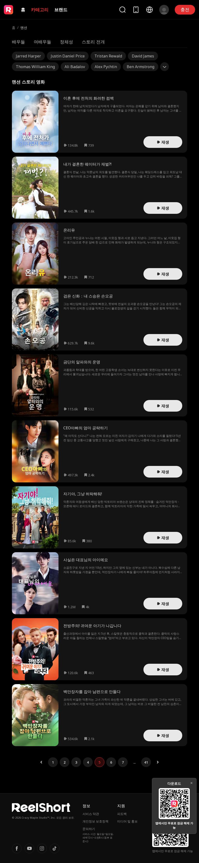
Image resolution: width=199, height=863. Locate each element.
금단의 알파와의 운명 (81, 362)
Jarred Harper (28, 56)
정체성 (66, 42)
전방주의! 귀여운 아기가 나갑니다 (92, 625)
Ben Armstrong (140, 66)
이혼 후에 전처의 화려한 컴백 (88, 98)
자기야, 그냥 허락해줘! (82, 493)
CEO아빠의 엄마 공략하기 (85, 428)
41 (146, 762)
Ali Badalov (75, 66)
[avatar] (164, 10)
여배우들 (42, 42)
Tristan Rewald (108, 56)
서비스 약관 (91, 814)
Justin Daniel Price (68, 56)
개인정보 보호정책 (95, 821)
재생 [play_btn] (165, 142)
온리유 (69, 230)
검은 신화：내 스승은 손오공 (88, 296)
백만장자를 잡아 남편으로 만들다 (92, 691)
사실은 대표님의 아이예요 (85, 559)
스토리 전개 (93, 42)
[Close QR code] (191, 783)
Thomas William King (35, 66)
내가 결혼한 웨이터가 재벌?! (87, 164)
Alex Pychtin (106, 66)
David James (143, 56)
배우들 (18, 42)
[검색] (122, 9)
